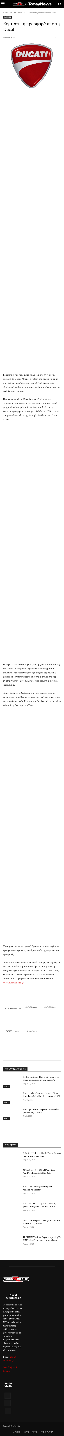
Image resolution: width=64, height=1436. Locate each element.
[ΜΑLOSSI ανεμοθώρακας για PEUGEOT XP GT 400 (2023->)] (12, 1225)
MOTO (13, 13)
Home (5, 13)
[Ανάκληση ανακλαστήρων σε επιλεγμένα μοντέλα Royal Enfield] (12, 1114)
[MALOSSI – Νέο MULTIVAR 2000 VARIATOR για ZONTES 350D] (12, 1174)
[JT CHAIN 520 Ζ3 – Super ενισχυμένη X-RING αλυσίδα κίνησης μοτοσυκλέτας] (12, 1242)
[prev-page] (6, 1124)
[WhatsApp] (37, 1054)
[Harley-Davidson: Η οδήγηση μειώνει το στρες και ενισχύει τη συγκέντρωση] (12, 1082)
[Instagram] (8, 1403)
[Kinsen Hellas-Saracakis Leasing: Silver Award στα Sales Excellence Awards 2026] (12, 1098)
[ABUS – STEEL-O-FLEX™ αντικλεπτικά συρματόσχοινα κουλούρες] (12, 1158)
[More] (44, 1054)
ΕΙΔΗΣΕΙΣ (22, 13)
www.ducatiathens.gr (13, 982)
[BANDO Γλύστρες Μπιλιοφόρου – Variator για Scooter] (12, 1191)
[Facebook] (16, 1054)
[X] (23, 1054)
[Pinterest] (30, 1054)
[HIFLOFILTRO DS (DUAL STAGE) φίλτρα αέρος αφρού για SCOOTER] (12, 1208)
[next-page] (11, 1124)
